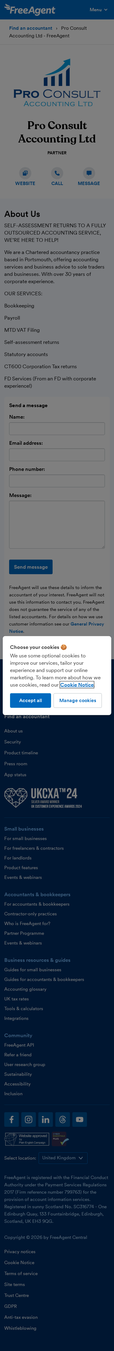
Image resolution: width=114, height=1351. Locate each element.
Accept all (30, 700)
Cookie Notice (77, 684)
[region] (57, 675)
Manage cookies (77, 700)
